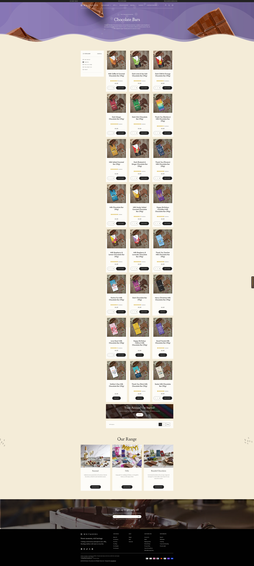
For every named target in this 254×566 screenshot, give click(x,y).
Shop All (125, 14)
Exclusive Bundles (123, 5)
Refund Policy (147, 543)
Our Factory (115, 539)
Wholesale (162, 539)
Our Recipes (116, 546)
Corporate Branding (164, 543)
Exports (161, 537)
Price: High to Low (88, 67)
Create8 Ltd (113, 561)
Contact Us (146, 537)
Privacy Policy (147, 546)
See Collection (95, 487)
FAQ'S (145, 539)
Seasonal (131, 541)
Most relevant (87, 59)
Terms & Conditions (148, 548)
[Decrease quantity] (109, 87)
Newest (86, 69)
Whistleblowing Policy (149, 550)
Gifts (130, 539)
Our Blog (115, 543)
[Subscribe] (138, 516)
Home (122, 14)
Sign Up (139, 414)
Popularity (86, 62)
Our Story (115, 541)
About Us (115, 537)
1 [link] (160, 424)
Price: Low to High (88, 64)
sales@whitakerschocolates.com (86, 558)
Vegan (130, 537)
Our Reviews (116, 548)
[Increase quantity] (113, 87)
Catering (162, 541)
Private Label (163, 546)
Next (168, 424)
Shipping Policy (147, 541)
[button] (99, 53)
